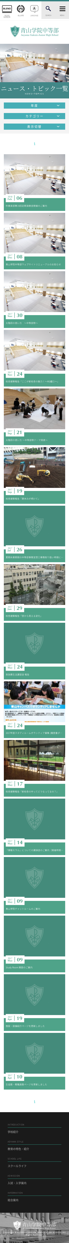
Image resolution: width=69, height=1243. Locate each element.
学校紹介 (16, 1128)
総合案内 (15, 1196)
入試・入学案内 (17, 1179)
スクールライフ (17, 1162)
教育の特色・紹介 (18, 1145)
